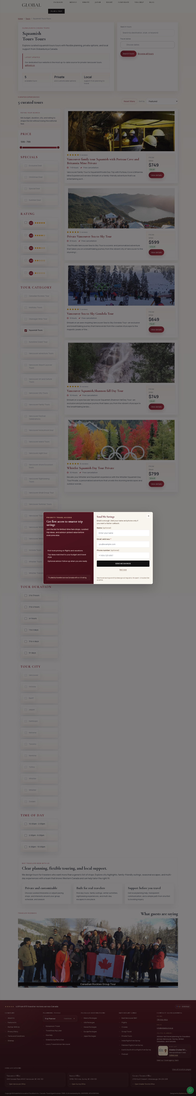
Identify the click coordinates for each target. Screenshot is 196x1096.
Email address (104, 539)
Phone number (108, 550)
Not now (123, 569)
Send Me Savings (123, 563)
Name (104, 528)
